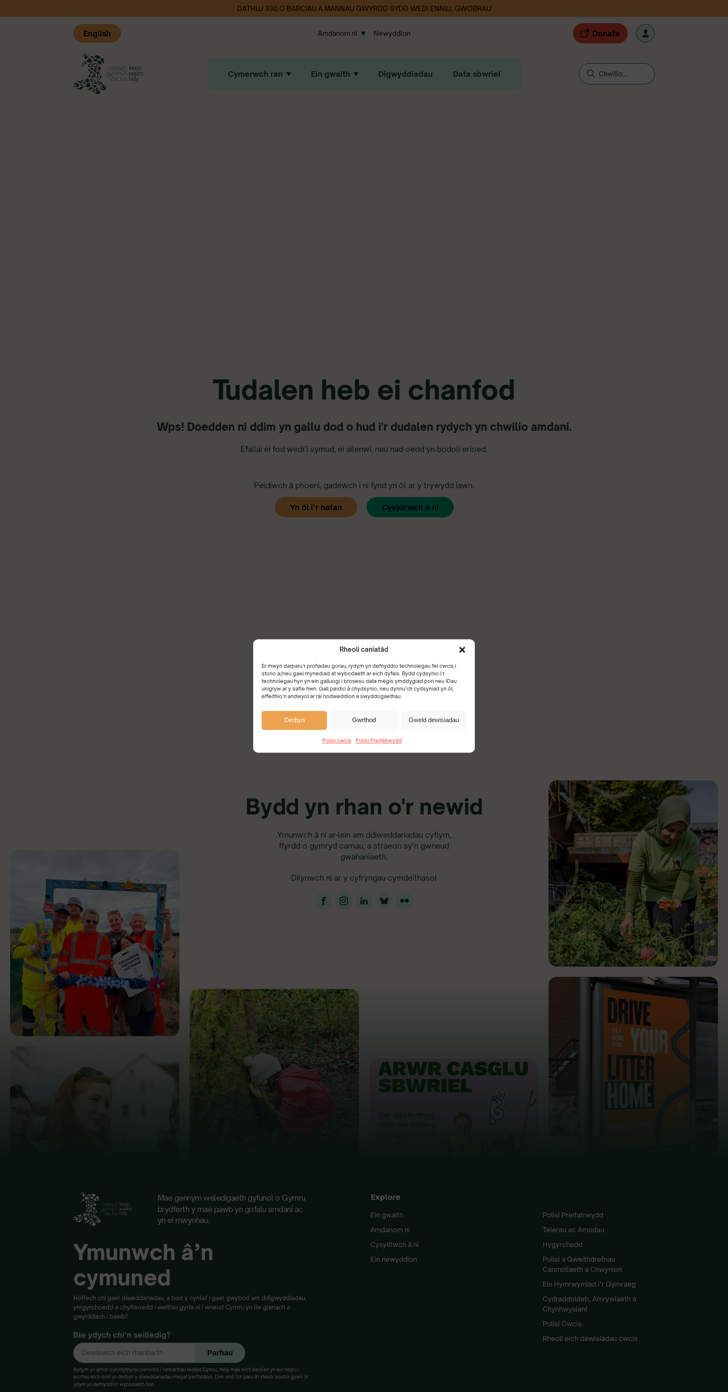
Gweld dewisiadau (434, 720)
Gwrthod (364, 720)
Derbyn (294, 720)
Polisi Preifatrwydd (379, 740)
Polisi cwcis (336, 740)
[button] (462, 649)
